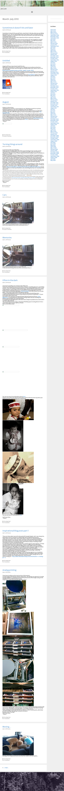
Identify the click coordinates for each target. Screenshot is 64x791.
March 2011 (53, 115)
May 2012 (52, 95)
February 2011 (53, 116)
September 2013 (54, 73)
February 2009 (54, 149)
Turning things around (12, 144)
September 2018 (54, 35)
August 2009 (53, 141)
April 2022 (53, 31)
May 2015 (52, 49)
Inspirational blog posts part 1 (15, 531)
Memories (7, 237)
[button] (32, 12)
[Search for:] (56, 18)
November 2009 (54, 137)
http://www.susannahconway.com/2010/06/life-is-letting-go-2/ (23, 557)
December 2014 (54, 56)
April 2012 (53, 97)
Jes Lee (4, 9)
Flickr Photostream (38, 118)
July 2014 (52, 62)
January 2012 (53, 101)
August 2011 (53, 108)
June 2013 (52, 78)
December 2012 (54, 86)
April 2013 (53, 80)
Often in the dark (10, 280)
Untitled (6, 60)
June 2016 (53, 39)
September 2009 (54, 139)
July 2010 (52, 126)
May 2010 (52, 128)
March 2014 (53, 68)
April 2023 (53, 29)
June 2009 (53, 144)
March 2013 (53, 82)
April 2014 (53, 67)
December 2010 (54, 119)
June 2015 (52, 47)
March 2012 (53, 98)
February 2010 (54, 133)
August (5, 102)
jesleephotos (31, 74)
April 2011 (53, 113)
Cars (4, 195)
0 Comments (7, 52)
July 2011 (52, 109)
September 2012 (54, 90)
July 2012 (52, 93)
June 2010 (53, 127)
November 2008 (54, 153)
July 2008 (52, 159)
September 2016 (54, 38)
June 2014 (53, 64)
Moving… (6, 727)
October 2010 (54, 122)
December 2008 (54, 152)
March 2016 (53, 42)
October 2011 (53, 105)
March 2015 (53, 51)
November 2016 (54, 36)
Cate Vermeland (25, 291)
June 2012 (53, 94)
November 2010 (54, 120)
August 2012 (53, 91)
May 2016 (52, 40)
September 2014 (54, 60)
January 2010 (53, 134)
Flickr (26, 119)
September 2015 (54, 46)
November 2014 (54, 57)
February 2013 (54, 83)
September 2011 (54, 106)
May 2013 (52, 79)
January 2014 (53, 71)
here (24, 396)
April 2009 (53, 146)
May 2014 (52, 65)
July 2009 (52, 142)
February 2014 (54, 69)
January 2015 (53, 54)
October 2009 (54, 138)
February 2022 (54, 34)
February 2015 (54, 53)
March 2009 (53, 148)
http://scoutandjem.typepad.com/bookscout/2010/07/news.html (23, 167)
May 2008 (53, 160)
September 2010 (54, 123)
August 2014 (53, 61)
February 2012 (54, 100)
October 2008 (54, 155)
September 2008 (54, 156)
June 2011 (52, 111)
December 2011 (54, 102)
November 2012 (54, 87)
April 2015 (53, 50)
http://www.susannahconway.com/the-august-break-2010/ (18, 70)
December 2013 (54, 72)
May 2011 (52, 112)
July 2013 (52, 76)
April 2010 (53, 130)
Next (7, 767)
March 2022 (53, 32)
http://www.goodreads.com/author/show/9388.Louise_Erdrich (23, 177)
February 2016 (54, 43)
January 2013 (53, 84)
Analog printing (9, 570)
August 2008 (53, 157)
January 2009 (53, 150)
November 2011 (54, 104)
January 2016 (53, 45)
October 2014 (54, 58)
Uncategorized (7, 51)
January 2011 (53, 117)
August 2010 (53, 124)
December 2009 (54, 135)
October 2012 (54, 89)
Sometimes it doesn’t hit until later (17, 28)
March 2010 (53, 131)
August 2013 (53, 75)
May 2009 (53, 145)
